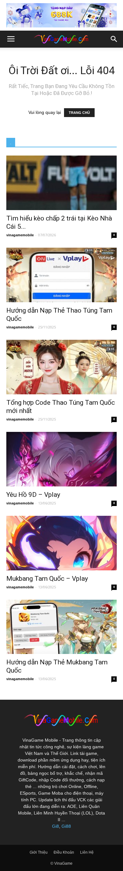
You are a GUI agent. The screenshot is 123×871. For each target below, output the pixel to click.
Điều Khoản (64, 852)
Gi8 (55, 826)
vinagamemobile (20, 235)
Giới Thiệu (39, 852)
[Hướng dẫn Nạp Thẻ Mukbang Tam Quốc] (61, 627)
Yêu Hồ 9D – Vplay (33, 494)
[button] (114, 39)
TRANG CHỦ (79, 113)
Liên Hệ (87, 852)
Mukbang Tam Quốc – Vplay (47, 578)
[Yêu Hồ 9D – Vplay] (61, 459)
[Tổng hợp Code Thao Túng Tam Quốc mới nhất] (61, 367)
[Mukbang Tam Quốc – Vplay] (61, 543)
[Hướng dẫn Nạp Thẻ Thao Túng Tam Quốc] (61, 275)
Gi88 (66, 826)
